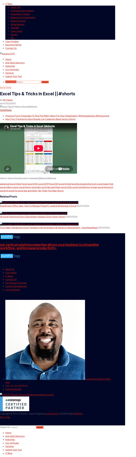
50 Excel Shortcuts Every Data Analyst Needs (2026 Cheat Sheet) (33, 216)
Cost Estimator (12, 289)
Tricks (45, 190)
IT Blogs (9, 276)
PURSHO (77, 413)
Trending (15, 27)
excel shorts (25, 187)
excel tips (36, 187)
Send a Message (13, 389)
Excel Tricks (5, 87)
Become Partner (13, 44)
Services (9, 72)
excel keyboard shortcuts (84, 183)
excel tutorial (78, 187)
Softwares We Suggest (22, 10)
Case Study (16, 31)
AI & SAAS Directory (15, 62)
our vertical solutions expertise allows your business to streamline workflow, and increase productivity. (49, 246)
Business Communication (23, 17)
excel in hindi (65, 183)
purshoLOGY (53, 413)
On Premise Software (16, 282)
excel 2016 (32, 183)
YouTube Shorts (56, 190)
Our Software (12, 69)
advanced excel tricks (10, 183)
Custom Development (16, 286)
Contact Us (11, 48)
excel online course (9, 187)
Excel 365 (54, 183)
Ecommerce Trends (20, 14)
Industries (10, 66)
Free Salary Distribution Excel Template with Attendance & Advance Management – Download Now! (49, 227)
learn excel (98, 187)
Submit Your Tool (13, 76)
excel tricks (66, 187)
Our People (11, 272)
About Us (9, 269)
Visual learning (17, 24)
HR (12, 38)
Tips (39, 190)
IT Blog (8, 3)
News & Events (18, 20)
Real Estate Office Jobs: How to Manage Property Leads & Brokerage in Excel (38, 205)
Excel (24, 183)
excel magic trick (105, 183)
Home (8, 59)
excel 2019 (43, 183)
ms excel (10, 190)
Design (14, 34)
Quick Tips (16, 7)
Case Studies (12, 41)
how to (89, 187)
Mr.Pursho (8, 99)
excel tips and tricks (51, 187)
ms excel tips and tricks (26, 190)
